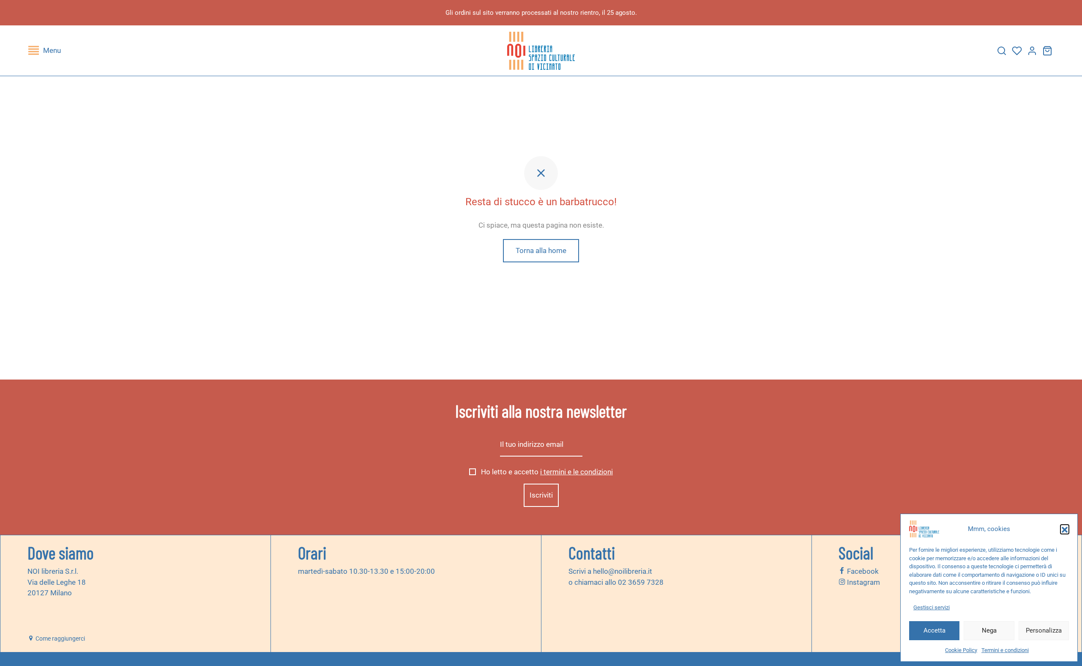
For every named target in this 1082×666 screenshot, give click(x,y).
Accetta (934, 630)
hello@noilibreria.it (622, 571)
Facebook (862, 571)
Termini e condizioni (1005, 650)
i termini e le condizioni (576, 472)
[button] (1064, 529)
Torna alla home (541, 250)
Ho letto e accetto (546, 472)
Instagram (862, 582)
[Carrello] (1047, 51)
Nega (989, 630)
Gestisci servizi (931, 607)
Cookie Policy (961, 650)
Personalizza (1044, 630)
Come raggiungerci (59, 638)
